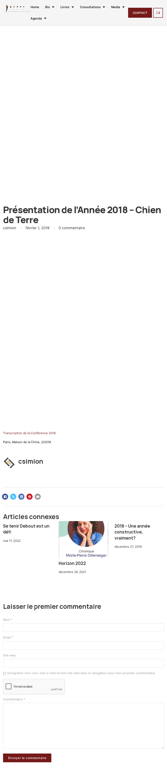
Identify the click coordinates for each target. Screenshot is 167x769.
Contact (140, 12)
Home (35, 7)
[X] (13, 497)
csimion (30, 461)
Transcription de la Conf (20, 433)
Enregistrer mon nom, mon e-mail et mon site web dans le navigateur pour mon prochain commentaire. (81, 673)
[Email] (38, 497)
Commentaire (14, 699)
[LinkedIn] (21, 497)
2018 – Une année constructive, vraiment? (132, 532)
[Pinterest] (29, 497)
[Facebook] (5, 497)
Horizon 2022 (72, 563)
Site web (9, 655)
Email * (8, 637)
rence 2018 (48, 433)
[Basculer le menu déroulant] (53, 7)
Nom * (7, 620)
